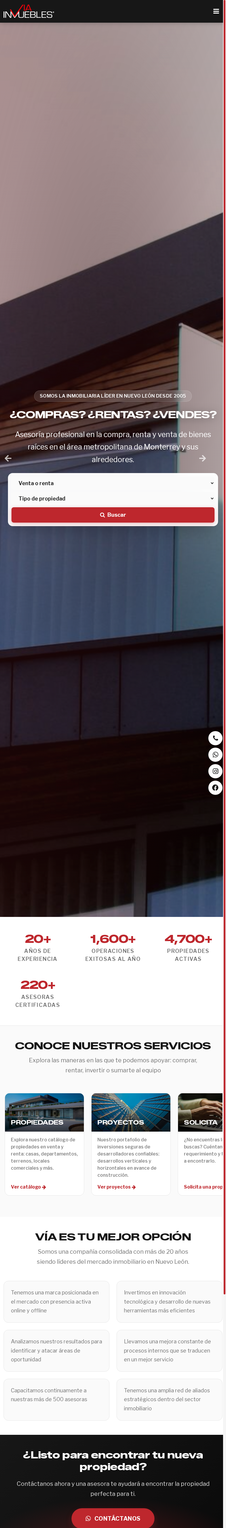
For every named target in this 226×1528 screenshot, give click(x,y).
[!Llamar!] (215, 738)
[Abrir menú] (216, 11)
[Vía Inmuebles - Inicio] (29, 11)
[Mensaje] (215, 755)
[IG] (215, 771)
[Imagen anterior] (8, 458)
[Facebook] (215, 788)
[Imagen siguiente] (202, 458)
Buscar (116, 515)
